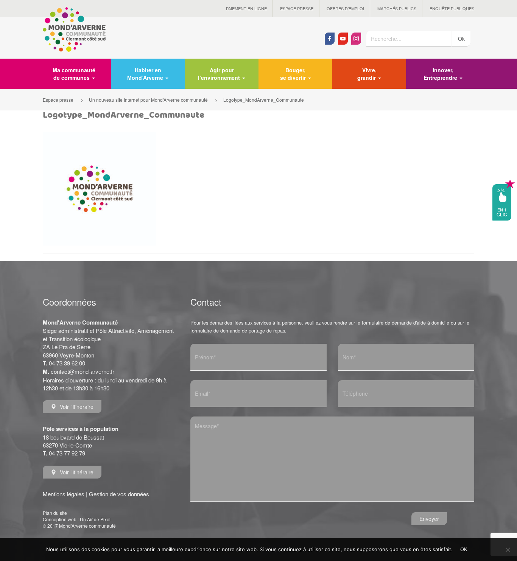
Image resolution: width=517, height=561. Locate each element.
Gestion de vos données (119, 494)
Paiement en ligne (246, 8)
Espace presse (296, 8)
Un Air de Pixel (95, 519)
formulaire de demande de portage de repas (237, 330)
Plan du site (55, 513)
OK (463, 549)
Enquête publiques (452, 8)
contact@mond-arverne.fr (82, 371)
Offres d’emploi (345, 8)
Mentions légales (63, 494)
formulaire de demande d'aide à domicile (405, 322)
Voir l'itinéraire (76, 406)
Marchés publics (396, 8)
